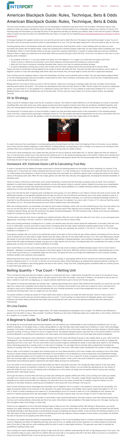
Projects (77, 6)
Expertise (67, 6)
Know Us (103, 6)
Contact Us (114, 6)
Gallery (94, 6)
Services (57, 6)
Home (49, 6)
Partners (86, 6)
